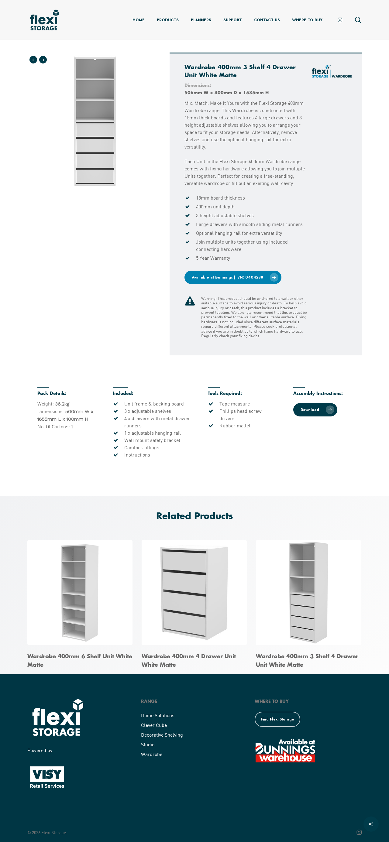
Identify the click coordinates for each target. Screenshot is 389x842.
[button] (232, 277)
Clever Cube (154, 725)
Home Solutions (157, 715)
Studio (147, 744)
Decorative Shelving (162, 735)
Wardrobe (151, 754)
